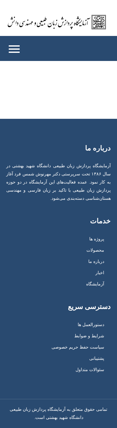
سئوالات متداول (90, 369)
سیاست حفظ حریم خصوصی (77, 347)
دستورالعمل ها (91, 324)
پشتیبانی (96, 358)
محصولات (95, 250)
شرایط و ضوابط (89, 336)
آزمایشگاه (95, 284)
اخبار (99, 272)
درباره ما (96, 261)
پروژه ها (96, 239)
